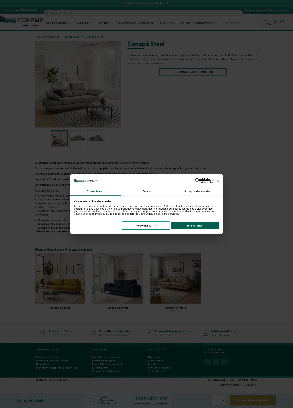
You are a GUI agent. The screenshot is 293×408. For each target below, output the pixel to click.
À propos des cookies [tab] (197, 191)
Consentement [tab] (95, 191)
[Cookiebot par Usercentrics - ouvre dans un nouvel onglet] (198, 180)
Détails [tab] (146, 191)
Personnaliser (144, 225)
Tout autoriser (195, 225)
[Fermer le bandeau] (218, 181)
